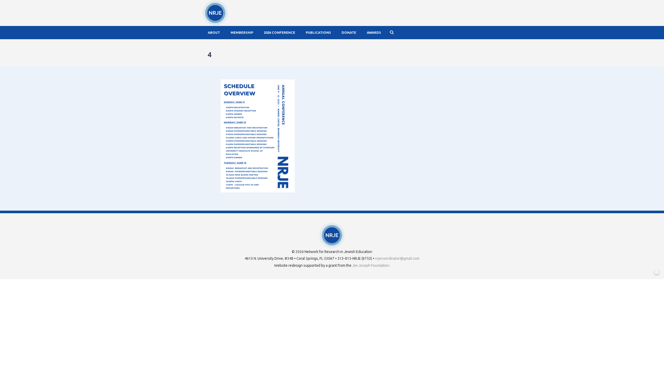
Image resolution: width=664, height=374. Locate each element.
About (214, 32)
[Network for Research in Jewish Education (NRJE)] (215, 13)
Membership (242, 32)
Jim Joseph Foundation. (371, 265)
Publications (318, 32)
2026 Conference (279, 32)
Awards (374, 32)
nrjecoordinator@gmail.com (397, 258)
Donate (349, 32)
